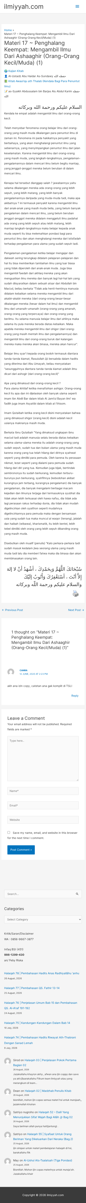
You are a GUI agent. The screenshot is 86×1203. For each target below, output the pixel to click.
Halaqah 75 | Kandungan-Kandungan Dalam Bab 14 (37, 1022)
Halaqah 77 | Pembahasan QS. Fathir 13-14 (32, 988)
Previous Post (12, 610)
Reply (75, 695)
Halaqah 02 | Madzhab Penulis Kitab (48, 1090)
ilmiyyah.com (24, 6)
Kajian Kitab (16, 71)
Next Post (76, 610)
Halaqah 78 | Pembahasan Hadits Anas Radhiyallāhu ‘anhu (41, 973)
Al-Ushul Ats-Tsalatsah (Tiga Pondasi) (48, 1160)
